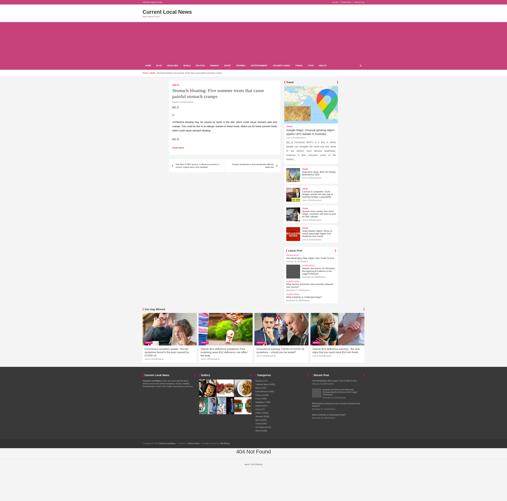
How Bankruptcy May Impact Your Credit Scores (310, 258)
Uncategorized (292, 255)
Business (259, 381)
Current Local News (167, 12)
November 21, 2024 (294, 290)
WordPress (225, 443)
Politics (200, 65)
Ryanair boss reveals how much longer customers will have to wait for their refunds (319, 214)
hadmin (305, 261)
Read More (178, 147)
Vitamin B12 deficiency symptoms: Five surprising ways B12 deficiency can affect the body (224, 352)
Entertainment (259, 65)
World (187, 65)
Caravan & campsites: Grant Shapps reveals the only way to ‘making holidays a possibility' (317, 194)
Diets (257, 388)
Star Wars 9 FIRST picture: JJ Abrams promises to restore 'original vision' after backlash (197, 165)
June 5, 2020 (291, 138)
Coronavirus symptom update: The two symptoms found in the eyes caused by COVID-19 (167, 352)
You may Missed (154, 309)
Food (311, 65)
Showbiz (240, 65)
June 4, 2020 (307, 178)
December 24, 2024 (310, 277)
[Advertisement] (253, 41)
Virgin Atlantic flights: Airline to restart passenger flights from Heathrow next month (317, 234)
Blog (159, 65)
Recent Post (321, 375)
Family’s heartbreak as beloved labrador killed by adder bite (253, 165)
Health (323, 65)
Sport (227, 65)
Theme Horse (193, 443)
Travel (299, 65)
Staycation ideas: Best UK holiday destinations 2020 (319, 173)
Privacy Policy (346, 2)
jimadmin (189, 102)
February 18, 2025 (293, 261)
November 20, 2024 (294, 300)
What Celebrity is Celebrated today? (304, 297)
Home (148, 65)
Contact (335, 2)
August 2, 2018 (178, 102)
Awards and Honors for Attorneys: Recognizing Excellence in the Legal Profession (318, 271)
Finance (214, 65)
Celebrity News (281, 65)
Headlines (172, 65)
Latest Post (295, 250)
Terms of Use (359, 2)
